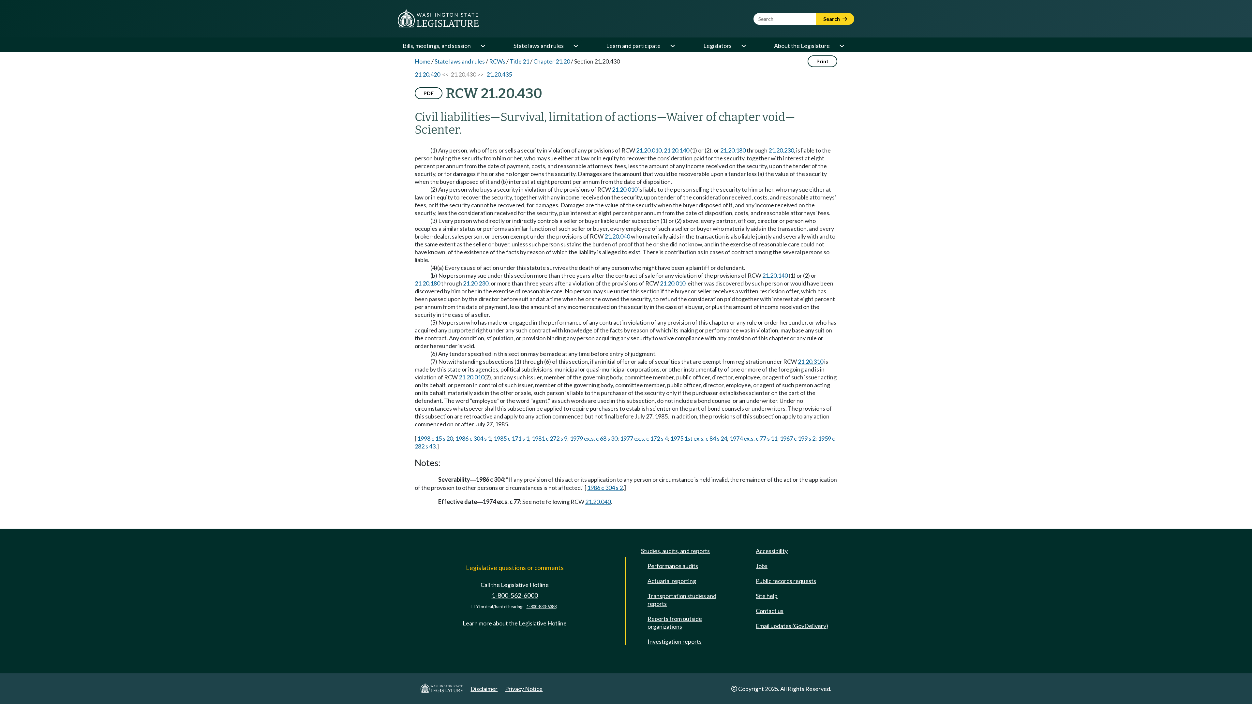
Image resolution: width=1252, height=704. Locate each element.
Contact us (769, 610)
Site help (767, 595)
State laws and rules (539, 45)
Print (822, 61)
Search (832, 19)
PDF (429, 93)
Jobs (762, 565)
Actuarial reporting (672, 580)
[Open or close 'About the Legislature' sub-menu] (841, 45)
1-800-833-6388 (542, 606)
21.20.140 (676, 150)
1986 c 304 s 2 (605, 487)
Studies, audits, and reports (675, 550)
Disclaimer (484, 688)
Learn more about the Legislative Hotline (515, 623)
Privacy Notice (524, 688)
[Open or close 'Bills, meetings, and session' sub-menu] (482, 45)
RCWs (497, 61)
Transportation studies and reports (682, 599)
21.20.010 (649, 150)
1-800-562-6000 (515, 595)
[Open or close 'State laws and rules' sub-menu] (575, 45)
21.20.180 (733, 150)
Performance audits (673, 565)
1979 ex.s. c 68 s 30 (594, 438)
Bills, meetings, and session (437, 45)
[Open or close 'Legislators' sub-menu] (743, 45)
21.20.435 (499, 74)
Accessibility (772, 550)
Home (422, 61)
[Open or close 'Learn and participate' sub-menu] (672, 45)
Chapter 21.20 (551, 61)
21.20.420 (427, 74)
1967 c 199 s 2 (797, 438)
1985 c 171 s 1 (511, 438)
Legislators (717, 45)
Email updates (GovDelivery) (792, 625)
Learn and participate (633, 45)
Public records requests (786, 580)
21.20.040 (617, 236)
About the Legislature (802, 45)
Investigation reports (675, 641)
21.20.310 (810, 361)
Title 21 (519, 61)
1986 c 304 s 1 (473, 438)
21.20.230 (781, 150)
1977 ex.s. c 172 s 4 (644, 438)
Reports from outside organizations (675, 622)
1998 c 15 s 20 (435, 438)
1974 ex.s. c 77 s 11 (753, 438)
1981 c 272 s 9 (549, 438)
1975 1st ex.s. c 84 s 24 (698, 438)
